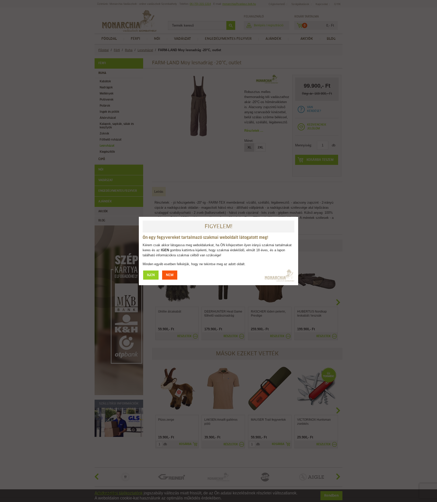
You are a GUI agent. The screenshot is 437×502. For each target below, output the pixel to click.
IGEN (151, 275)
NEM (169, 275)
